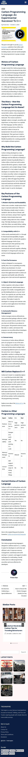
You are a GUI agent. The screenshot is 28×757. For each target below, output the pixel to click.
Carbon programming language (17, 534)
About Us (3, 727)
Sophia (10, 633)
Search (23, 652)
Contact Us (4, 729)
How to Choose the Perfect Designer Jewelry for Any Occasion (21, 591)
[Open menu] (25, 2)
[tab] (10, 643)
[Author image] (6, 634)
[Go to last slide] (5, 625)
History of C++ (19, 403)
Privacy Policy (5, 732)
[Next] (23, 625)
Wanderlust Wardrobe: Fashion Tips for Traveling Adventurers (13, 628)
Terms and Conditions (7, 734)
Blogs (3, 8)
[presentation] (14, 615)
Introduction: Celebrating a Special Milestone (6, 589)
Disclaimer (4, 737)
